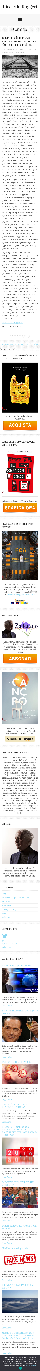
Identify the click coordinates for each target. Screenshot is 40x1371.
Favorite (14, 944)
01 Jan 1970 (6, 947)
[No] (38, 1363)
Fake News (6, 905)
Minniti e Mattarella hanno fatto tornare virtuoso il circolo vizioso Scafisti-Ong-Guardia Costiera (18, 1335)
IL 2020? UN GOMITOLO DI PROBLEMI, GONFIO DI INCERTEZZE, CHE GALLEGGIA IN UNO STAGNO (19, 1130)
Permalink (20, 52)
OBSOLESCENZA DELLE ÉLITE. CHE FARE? (18, 1183)
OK (20, 1368)
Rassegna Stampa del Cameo (16, 965)
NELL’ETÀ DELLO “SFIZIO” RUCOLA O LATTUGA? (15, 1106)
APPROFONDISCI (31, 1365)
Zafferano (6, 917)
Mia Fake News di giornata (15, 1248)
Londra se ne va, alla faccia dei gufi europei (19, 1227)
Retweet (8, 944)
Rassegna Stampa (9, 909)
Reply (3, 944)
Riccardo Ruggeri (20, 7)
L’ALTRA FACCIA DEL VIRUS (16, 1061)
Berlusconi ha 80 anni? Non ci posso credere (20, 1012)
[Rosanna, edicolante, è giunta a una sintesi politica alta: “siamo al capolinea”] (20, 66)
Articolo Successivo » (29, 344)
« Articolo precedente (10, 344)
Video (4, 913)
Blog (3, 52)
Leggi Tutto (7, 1005)
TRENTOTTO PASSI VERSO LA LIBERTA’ (17, 1286)
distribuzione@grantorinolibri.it (21, 594)
